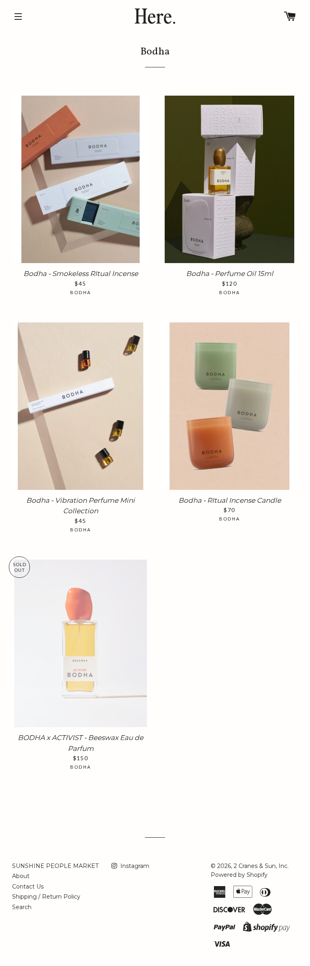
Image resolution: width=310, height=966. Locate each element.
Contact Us (28, 886)
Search (21, 907)
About (20, 876)
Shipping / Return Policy (46, 896)
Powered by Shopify (239, 874)
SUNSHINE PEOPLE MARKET (55, 866)
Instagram (134, 866)
